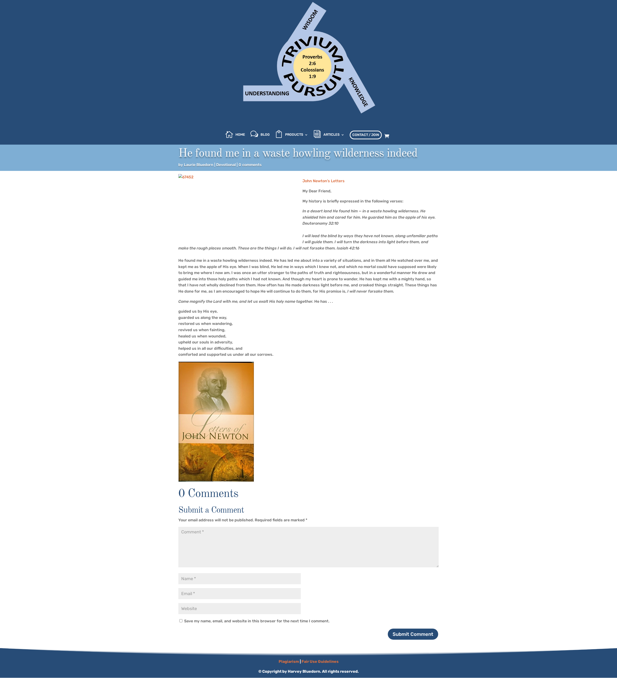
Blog (265, 135)
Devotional (226, 164)
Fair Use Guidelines (320, 661)
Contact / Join (365, 135)
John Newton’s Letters (323, 181)
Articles (331, 135)
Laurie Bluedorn (198, 164)
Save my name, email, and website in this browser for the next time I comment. (256, 621)
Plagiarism (289, 661)
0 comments (250, 164)
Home (240, 135)
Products (294, 135)
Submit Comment (413, 634)
